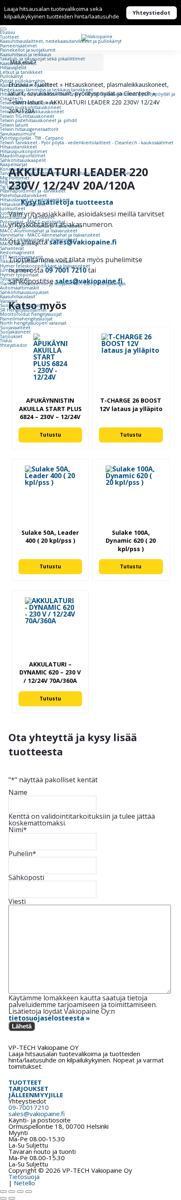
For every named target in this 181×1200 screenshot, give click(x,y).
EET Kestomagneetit (21, 257)
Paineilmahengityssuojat (26, 319)
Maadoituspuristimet (22, 156)
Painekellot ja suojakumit (28, 50)
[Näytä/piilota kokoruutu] (11, 1191)
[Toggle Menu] (3, 29)
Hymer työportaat (19, 275)
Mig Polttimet (14, 178)
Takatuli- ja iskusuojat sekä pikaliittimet (42, 59)
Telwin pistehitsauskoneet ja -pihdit (38, 120)
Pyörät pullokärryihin (22, 81)
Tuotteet (9, 37)
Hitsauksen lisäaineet (23, 204)
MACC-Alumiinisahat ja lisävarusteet (38, 231)
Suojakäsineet (15, 332)
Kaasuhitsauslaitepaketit (26, 85)
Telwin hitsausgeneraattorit (29, 129)
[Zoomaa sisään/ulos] (3, 1191)
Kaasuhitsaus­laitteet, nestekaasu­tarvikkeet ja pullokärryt (61, 41)
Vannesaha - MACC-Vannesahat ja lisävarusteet (50, 235)
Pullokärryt (11, 76)
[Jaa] (20, 1191)
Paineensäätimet (18, 46)
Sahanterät (12, 248)
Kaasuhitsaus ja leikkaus (25, 54)
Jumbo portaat (16, 270)
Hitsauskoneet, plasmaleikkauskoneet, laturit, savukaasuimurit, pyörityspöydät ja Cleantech (87, 96)
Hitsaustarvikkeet (18, 147)
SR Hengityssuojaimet (23, 310)
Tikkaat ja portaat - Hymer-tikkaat (36, 261)
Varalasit (9, 301)
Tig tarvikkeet (14, 187)
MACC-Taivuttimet (19, 244)
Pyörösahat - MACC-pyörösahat (33, 222)
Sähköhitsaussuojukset (24, 292)
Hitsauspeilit (13, 67)
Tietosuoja (24, 1176)
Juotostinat (12, 213)
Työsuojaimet (14, 279)
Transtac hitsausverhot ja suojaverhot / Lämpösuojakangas (62, 283)
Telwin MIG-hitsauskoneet (28, 103)
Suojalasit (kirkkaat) (21, 305)
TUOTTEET (25, 1082)
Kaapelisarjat (13, 164)
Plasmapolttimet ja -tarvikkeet (33, 191)
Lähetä (22, 1026)
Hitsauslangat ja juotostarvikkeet (35, 200)
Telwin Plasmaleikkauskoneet (32, 112)
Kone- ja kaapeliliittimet (26, 169)
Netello (24, 1183)
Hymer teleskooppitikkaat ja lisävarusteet (45, 266)
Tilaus (6, 341)
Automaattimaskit (19, 288)
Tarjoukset (11, 336)
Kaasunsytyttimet (18, 63)
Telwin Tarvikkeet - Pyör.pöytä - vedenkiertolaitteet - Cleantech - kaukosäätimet (86, 143)
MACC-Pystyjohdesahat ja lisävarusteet (41, 226)
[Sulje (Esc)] (28, 1191)
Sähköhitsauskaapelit (23, 160)
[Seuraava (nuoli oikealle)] (11, 1198)
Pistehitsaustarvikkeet (23, 195)
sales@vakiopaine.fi (36, 1113)
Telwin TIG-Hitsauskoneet (27, 116)
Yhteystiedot (151, 12)
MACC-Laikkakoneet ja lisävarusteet (38, 239)
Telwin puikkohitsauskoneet (30, 107)
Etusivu (7, 32)
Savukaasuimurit (18, 134)
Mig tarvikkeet (15, 182)
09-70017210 (28, 1107)
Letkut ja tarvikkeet (21, 72)
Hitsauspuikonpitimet (23, 151)
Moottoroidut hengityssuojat (31, 314)
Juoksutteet (12, 208)
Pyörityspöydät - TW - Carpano (32, 138)
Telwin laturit (14, 125)
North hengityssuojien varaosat (33, 323)
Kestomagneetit (17, 252)
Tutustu (50, 434)
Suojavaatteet (15, 328)
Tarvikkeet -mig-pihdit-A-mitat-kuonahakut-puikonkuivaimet (65, 173)
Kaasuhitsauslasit (17, 296)
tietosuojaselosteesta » (49, 1018)
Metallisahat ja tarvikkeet (27, 217)
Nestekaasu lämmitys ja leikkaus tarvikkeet (46, 90)
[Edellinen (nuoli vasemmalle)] (3, 1198)
